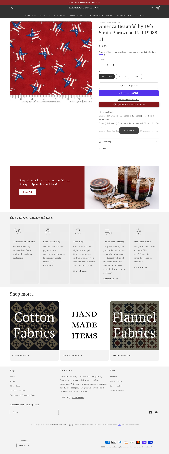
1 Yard (136, 76)
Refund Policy (116, 381)
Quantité (102, 60)
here (119, 425)
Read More (129, 130)
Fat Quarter (107, 76)
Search (12, 381)
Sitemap (113, 377)
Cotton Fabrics (19, 355)
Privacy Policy (116, 386)
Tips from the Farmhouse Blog (22, 395)
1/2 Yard (122, 76)
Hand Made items (71, 355)
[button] (13, 8)
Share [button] (104, 149)
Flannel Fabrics (120, 355)
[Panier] (158, 8)
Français (22, 445)
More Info (139, 267)
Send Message (80, 271)
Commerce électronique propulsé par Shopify (137, 447)
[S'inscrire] (56, 412)
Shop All (27, 192)
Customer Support (17, 390)
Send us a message (82, 254)
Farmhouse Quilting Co (114, 447)
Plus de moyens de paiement (128, 99)
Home (12, 377)
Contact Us (108, 278)
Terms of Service (117, 390)
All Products (15, 386)
